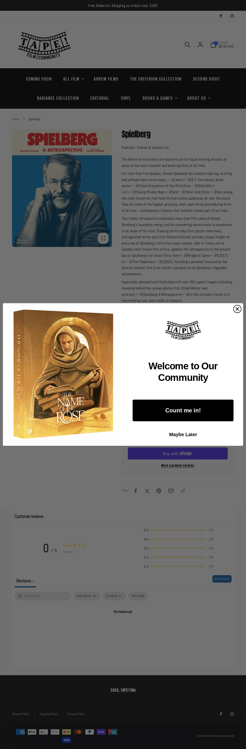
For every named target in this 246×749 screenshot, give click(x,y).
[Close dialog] (237, 309)
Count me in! (183, 410)
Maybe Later (183, 434)
